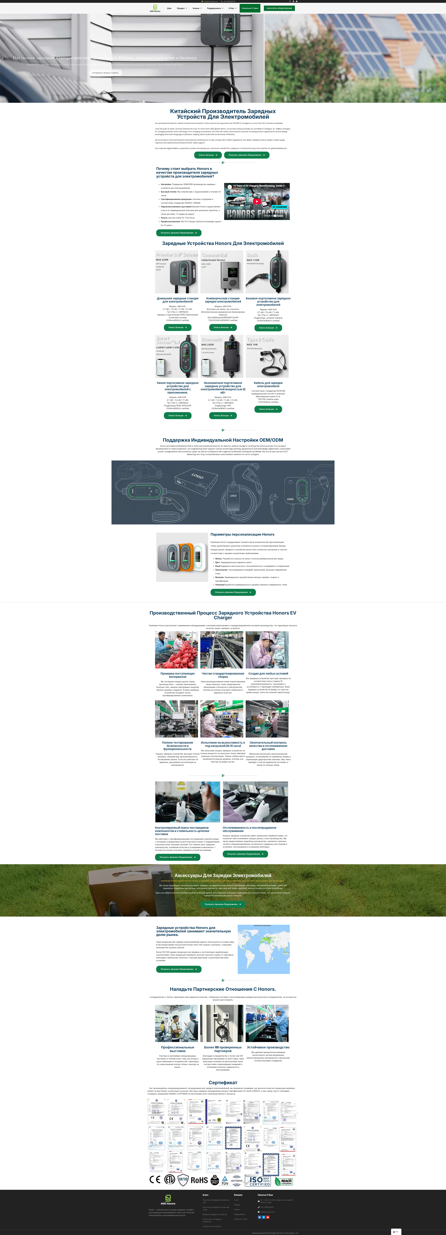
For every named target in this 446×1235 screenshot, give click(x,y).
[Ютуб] (296, 1)
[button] (2, 58)
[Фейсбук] (259, 1217)
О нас (231, 8)
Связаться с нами (250, 8)
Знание (196, 8)
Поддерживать (214, 8)
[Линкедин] (293, 1)
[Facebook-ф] (290, 1)
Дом (169, 8)
